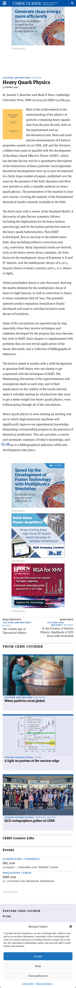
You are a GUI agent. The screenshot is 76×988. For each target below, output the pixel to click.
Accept (38, 956)
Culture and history (17, 78)
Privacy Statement (44, 983)
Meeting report (46, 817)
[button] (70, 926)
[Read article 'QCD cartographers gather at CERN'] (38, 795)
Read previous (12, 619)
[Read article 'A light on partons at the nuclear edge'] (38, 735)
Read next (66, 619)
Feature (39, 697)
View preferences (38, 976)
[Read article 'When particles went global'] (38, 675)
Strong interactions (18, 757)
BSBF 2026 (9, 877)
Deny (38, 966)
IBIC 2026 (9, 863)
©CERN (7, 916)
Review (37, 78)
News (38, 757)
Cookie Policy (28, 983)
